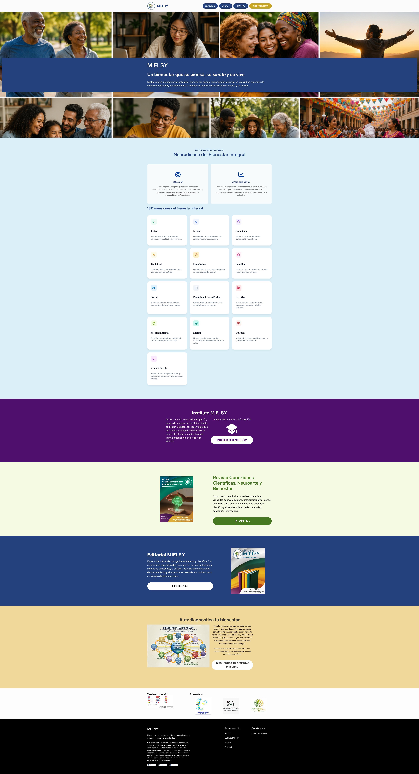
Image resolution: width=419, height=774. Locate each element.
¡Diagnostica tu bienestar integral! (232, 665)
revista (225, 6)
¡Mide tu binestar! (260, 6)
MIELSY (162, 6)
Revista (241, 521)
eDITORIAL (180, 586)
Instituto (209, 6)
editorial (241, 6)
